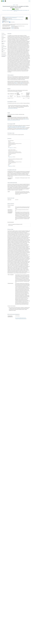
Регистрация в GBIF (4, 41)
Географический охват (4, 47)
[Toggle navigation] (29, 1)
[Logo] (3, 1)
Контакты (3, 45)
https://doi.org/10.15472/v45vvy (12, 108)
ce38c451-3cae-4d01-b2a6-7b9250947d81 (15, 126)
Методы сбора (4, 54)
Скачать (13, 27)
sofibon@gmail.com (10, 147)
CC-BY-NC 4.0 (7, 21)
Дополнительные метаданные (4, 56)
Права (2, 39)
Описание (3, 33)
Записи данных (4, 34)
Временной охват (3, 51)
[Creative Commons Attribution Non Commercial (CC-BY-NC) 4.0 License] (10, 116)
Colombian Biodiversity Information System (21, 129)
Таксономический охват (4, 49)
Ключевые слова (3, 43)
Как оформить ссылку (4, 38)
